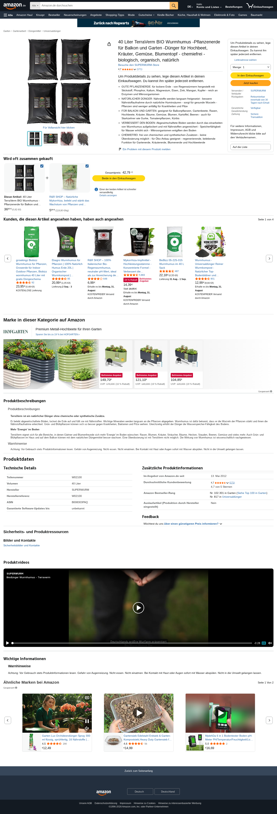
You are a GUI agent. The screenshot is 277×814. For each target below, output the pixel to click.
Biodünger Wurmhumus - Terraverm (28, 577)
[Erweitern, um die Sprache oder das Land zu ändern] (192, 7)
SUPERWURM (258, 90)
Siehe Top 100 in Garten (251, 492)
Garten (6, 31)
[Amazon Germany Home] (103, 793)
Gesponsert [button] (263, 391)
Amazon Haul (24, 14)
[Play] (7, 643)
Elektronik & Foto (224, 14)
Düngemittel (34, 31)
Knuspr (40, 14)
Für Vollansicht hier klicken (59, 127)
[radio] (35, 139)
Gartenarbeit (19, 31)
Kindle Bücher (165, 14)
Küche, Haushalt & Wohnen (194, 14)
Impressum (125, 803)
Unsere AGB (85, 803)
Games (242, 14)
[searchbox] (105, 5)
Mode (131, 14)
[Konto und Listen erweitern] (221, 7)
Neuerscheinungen (75, 14)
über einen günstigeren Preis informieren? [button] (191, 523)
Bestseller (54, 14)
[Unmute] (270, 643)
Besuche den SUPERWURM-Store (138, 64)
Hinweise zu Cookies (144, 803)
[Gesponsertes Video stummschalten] (87, 728)
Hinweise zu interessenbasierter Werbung (179, 803)
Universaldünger (52, 31)
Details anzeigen (108, 195)
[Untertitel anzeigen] (87, 697)
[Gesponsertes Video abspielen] (139, 713)
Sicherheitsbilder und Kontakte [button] (21, 545)
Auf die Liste (240, 146)
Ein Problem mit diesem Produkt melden (147, 149)
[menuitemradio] (264, 643)
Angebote (96, 14)
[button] (8, 15)
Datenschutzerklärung (106, 803)
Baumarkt (256, 14)
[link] (70, 178)
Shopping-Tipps (115, 14)
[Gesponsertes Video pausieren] (87, 721)
